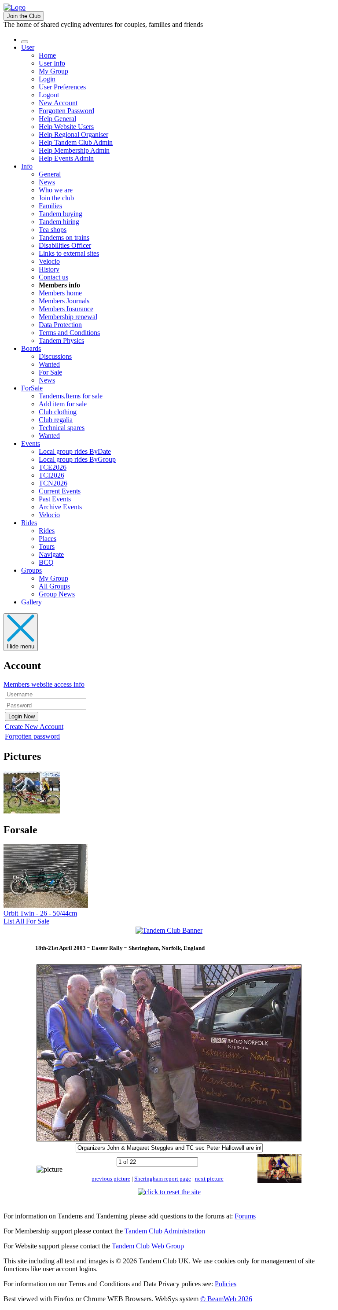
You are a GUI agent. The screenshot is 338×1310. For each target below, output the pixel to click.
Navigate (51, 554)
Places (47, 538)
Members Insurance (66, 309)
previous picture (111, 1178)
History (49, 269)
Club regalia (56, 419)
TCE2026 (52, 467)
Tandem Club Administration (165, 1231)
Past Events (55, 499)
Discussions (55, 356)
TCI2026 (51, 475)
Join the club (56, 198)
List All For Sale (26, 921)
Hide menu (20, 646)
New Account (58, 103)
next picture (209, 1178)
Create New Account (34, 726)
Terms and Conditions (69, 332)
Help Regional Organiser (73, 134)
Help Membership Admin (74, 150)
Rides (29, 522)
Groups (31, 570)
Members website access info (44, 684)
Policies (225, 1284)
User (27, 47)
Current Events (60, 491)
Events (30, 443)
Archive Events (60, 507)
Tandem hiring (59, 221)
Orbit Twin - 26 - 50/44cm (40, 913)
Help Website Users (66, 126)
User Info (52, 63)
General (50, 174)
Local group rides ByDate (75, 451)
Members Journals (64, 301)
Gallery (31, 602)
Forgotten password (32, 736)
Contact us (53, 277)
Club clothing (58, 412)
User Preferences (62, 87)
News (47, 182)
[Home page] (15, 7)
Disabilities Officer (65, 245)
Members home (60, 293)
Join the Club (23, 16)
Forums (245, 1216)
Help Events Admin (66, 158)
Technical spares (61, 427)
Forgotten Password (66, 110)
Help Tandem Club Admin (76, 142)
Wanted (49, 364)
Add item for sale (63, 404)
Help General (57, 118)
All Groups (54, 586)
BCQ (46, 562)
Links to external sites (69, 253)
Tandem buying (60, 213)
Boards (31, 348)
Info (27, 166)
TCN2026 (53, 483)
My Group (53, 71)
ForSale (32, 388)
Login (47, 79)
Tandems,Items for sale (71, 396)
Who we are (56, 190)
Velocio (49, 261)
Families (50, 206)
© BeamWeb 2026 (226, 1299)
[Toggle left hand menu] (24, 41)
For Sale (50, 372)
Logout (49, 95)
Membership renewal (68, 316)
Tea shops (52, 229)
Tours (47, 546)
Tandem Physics (61, 340)
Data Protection (60, 324)
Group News (57, 594)
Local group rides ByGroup (77, 459)
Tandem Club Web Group (148, 1246)
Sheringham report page (162, 1178)
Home (47, 55)
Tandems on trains (64, 237)
